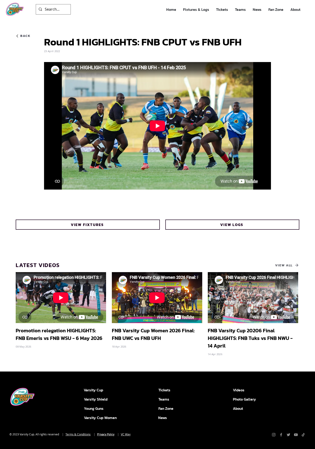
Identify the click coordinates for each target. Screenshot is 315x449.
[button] (196, 9)
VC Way (126, 434)
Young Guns (94, 408)
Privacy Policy (105, 434)
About (238, 408)
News (162, 417)
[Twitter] (288, 434)
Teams (163, 399)
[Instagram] (273, 434)
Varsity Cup (93, 390)
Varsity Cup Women (100, 417)
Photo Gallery (244, 399)
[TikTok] (303, 434)
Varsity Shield (95, 399)
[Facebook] (281, 434)
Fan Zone (165, 408)
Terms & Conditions (78, 434)
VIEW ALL (284, 265)
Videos (238, 390)
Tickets (164, 390)
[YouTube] (296, 434)
